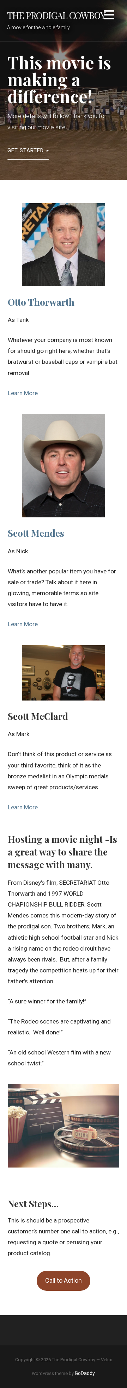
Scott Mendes (36, 533)
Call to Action (63, 1280)
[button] (109, 16)
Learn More (23, 393)
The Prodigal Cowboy (56, 15)
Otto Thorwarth (41, 302)
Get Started (25, 150)
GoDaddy (85, 1373)
